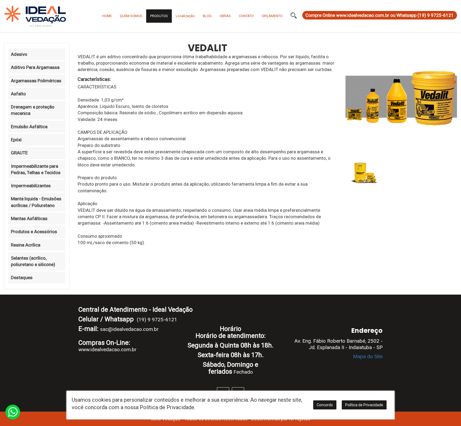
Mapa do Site (368, 356)
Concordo (325, 405)
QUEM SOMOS (131, 16)
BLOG (207, 16)
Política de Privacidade (364, 405)
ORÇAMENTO (272, 16)
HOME (107, 16)
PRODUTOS (159, 16)
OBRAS (225, 16)
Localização (185, 16)
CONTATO (246, 16)
